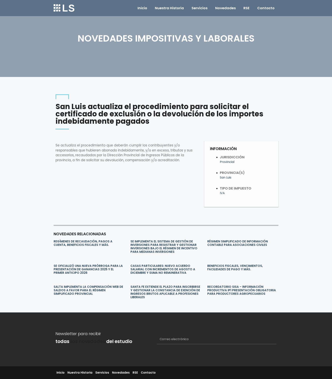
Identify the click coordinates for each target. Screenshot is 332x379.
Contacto (266, 8)
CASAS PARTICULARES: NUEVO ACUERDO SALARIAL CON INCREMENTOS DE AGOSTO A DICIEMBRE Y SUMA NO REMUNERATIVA (162, 269)
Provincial (227, 162)
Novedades (225, 8)
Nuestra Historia (169, 8)
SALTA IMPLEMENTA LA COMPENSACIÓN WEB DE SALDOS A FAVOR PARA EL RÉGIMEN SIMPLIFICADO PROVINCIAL (88, 290)
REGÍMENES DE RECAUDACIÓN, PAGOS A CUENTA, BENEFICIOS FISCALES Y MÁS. (83, 243)
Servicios (200, 8)
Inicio (142, 8)
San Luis (225, 177)
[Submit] (268, 339)
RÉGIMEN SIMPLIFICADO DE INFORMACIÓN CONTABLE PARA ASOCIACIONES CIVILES (237, 243)
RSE (246, 8)
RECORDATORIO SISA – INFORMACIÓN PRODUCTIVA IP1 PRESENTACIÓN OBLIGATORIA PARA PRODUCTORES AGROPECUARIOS (241, 290)
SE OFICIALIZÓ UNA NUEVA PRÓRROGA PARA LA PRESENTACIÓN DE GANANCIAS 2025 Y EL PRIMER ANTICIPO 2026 (88, 269)
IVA (222, 193)
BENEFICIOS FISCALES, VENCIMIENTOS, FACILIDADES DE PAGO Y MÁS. (235, 267)
